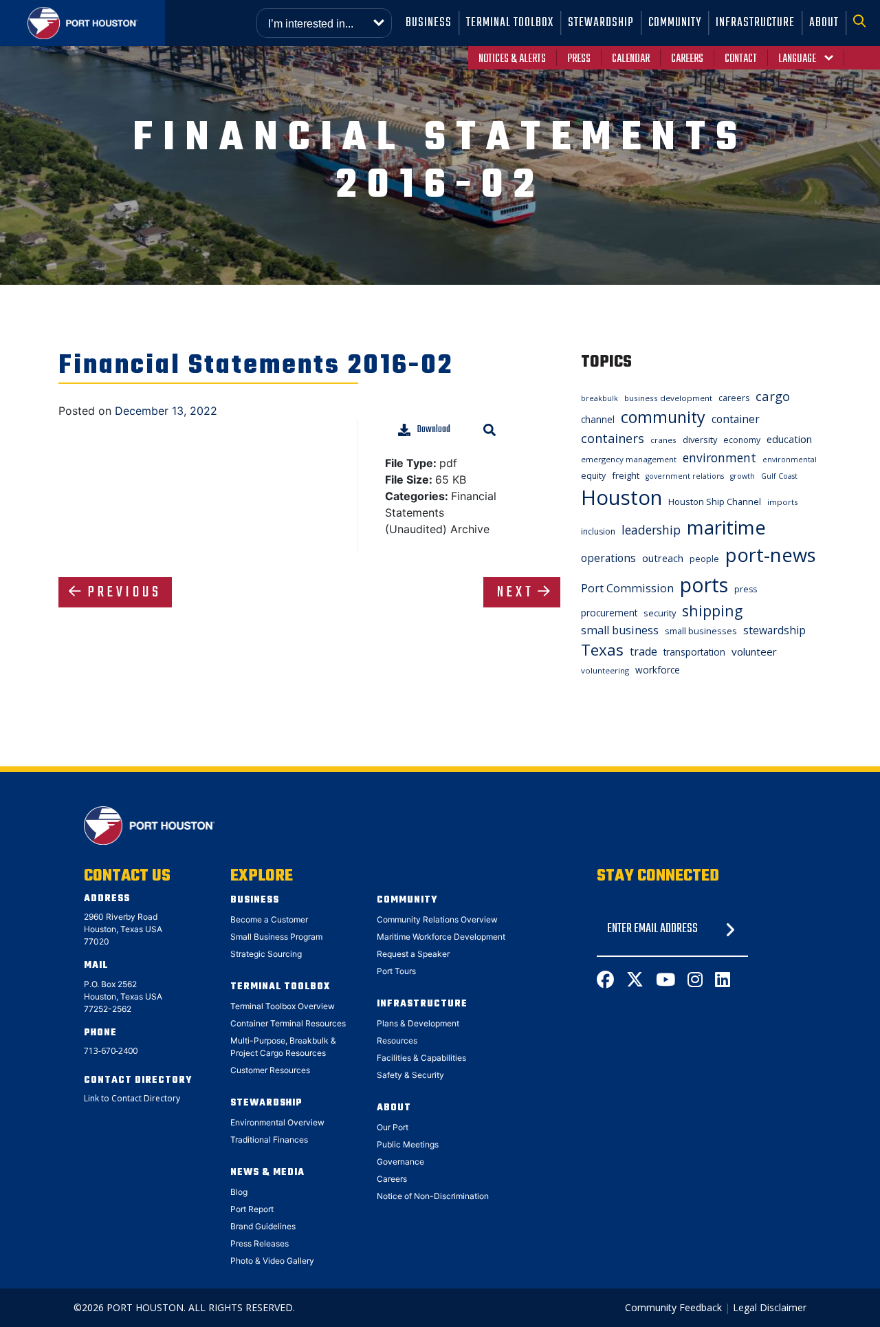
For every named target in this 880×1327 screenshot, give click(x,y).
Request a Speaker (413, 954)
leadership (651, 529)
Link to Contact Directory (132, 1098)
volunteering (605, 670)
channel (598, 419)
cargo (773, 395)
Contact (741, 59)
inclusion (598, 531)
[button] (863, 23)
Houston (621, 497)
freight (625, 475)
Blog (239, 1192)
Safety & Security (410, 1075)
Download (433, 430)
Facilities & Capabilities (421, 1058)
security (660, 613)
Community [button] (674, 23)
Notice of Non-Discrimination (433, 1196)
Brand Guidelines (263, 1226)
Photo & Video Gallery (272, 1260)
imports (782, 502)
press (745, 589)
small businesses (701, 631)
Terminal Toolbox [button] (509, 23)
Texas (602, 649)
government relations (685, 476)
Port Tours (396, 971)
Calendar (631, 59)
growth (742, 476)
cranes (663, 440)
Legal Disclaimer (769, 1307)
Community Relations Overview (437, 919)
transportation (694, 651)
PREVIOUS (125, 592)
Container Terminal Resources (288, 1023)
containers (612, 438)
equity (593, 476)
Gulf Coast (779, 476)
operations (608, 557)
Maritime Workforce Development (441, 936)
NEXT (515, 592)
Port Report (252, 1209)
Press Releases (259, 1243)
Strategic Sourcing (266, 954)
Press (579, 59)
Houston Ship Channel (714, 501)
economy (741, 440)
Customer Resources (270, 1070)
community (663, 417)
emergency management (628, 459)
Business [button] (429, 23)
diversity (700, 439)
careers (733, 398)
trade (643, 651)
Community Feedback (673, 1307)
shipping (712, 611)
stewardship (774, 630)
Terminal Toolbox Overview (282, 1006)
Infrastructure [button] (755, 23)
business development (668, 398)
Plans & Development (418, 1023)
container (736, 419)
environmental (789, 459)
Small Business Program (276, 936)
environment (719, 457)
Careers (687, 59)
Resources (397, 1040)
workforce (657, 669)
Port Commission (627, 588)
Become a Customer (269, 919)
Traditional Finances (269, 1139)
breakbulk (599, 398)
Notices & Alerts (512, 59)
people (704, 559)
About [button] (824, 23)
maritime (726, 527)
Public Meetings (408, 1144)
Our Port (392, 1127)
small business (620, 630)
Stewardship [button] (601, 23)
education (789, 439)
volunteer (754, 651)
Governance (400, 1161)
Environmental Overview (277, 1122)
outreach (662, 558)
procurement (609, 612)
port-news (770, 555)
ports (704, 584)
